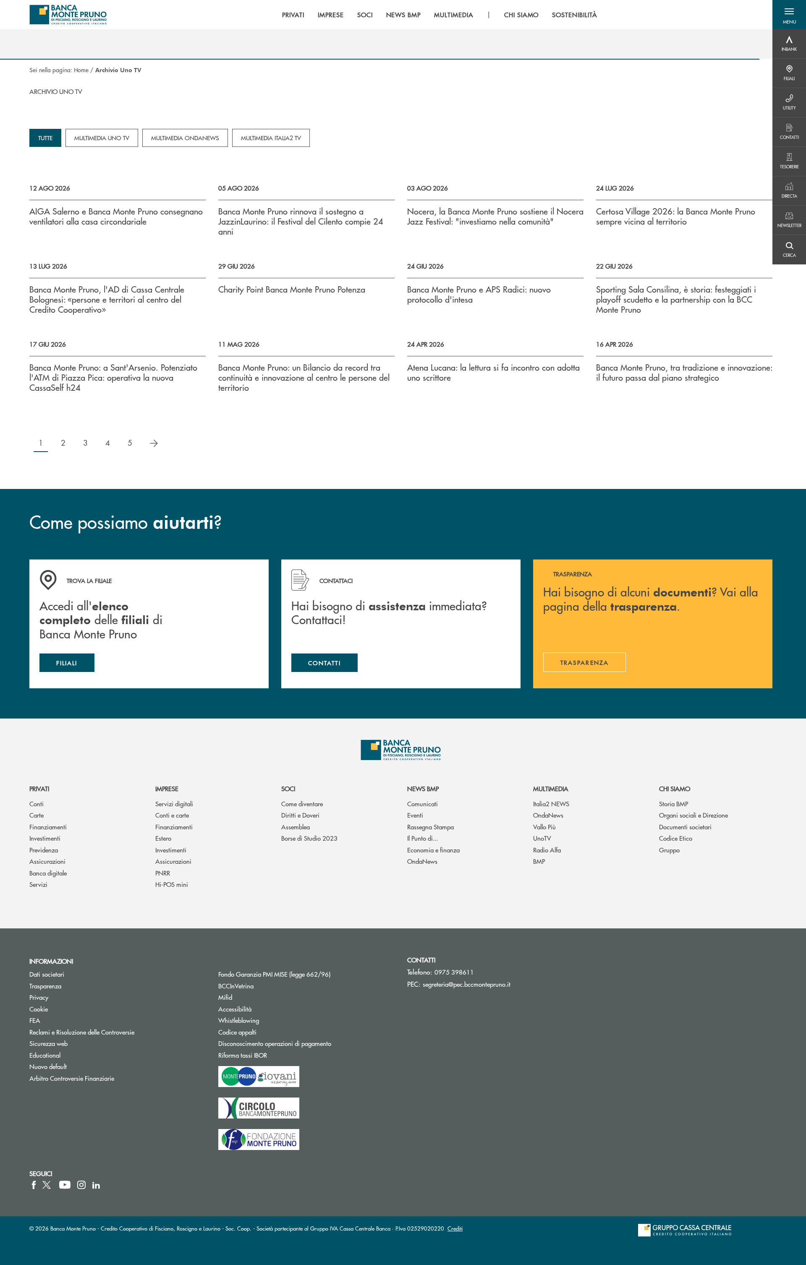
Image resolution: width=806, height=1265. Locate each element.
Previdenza (43, 849)
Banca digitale (48, 872)
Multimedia (550, 788)
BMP (539, 861)
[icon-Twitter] (47, 1185)
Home (81, 69)
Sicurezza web (48, 1043)
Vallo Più (544, 826)
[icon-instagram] (81, 1185)
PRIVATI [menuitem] (293, 14)
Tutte (45, 137)
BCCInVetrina (236, 985)
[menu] (439, 14)
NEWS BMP (423, 788)
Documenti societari (685, 826)
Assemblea (295, 826)
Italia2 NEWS (551, 803)
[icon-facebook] (33, 1185)
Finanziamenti (48, 826)
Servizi (38, 884)
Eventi (415, 814)
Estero (163, 838)
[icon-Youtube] (65, 1185)
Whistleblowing (238, 1020)
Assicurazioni (47, 861)
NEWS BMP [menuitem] (403, 14)
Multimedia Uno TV (101, 137)
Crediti (455, 1228)
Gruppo (669, 849)
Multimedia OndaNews (185, 137)
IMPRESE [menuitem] (331, 14)
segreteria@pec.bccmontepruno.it (466, 984)
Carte (36, 814)
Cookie (38, 1008)
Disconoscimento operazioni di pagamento (274, 1043)
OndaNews (422, 861)
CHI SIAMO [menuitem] (521, 14)
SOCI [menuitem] (365, 14)
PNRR (162, 872)
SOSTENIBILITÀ (574, 14)
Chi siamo (674, 788)
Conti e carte (172, 814)
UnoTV (542, 838)
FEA (34, 1020)
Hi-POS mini (171, 884)
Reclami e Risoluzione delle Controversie (81, 1031)
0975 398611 (454, 971)
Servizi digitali (174, 803)
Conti (36, 803)
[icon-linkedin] (96, 1185)
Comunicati (422, 803)
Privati (39, 788)
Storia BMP (673, 803)
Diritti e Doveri (300, 814)
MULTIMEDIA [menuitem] (454, 14)
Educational (44, 1055)
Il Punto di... (422, 838)
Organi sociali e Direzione (693, 814)
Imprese (166, 788)
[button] (789, 14)
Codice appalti (269, 1031)
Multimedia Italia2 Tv (271, 137)
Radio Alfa (547, 849)
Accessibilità (234, 1008)
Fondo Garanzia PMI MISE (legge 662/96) (306, 974)
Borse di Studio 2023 (309, 838)
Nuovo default (48, 1066)
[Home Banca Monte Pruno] (68, 14)
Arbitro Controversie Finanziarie (103, 1078)
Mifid (225, 997)
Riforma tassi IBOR (274, 1055)
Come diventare (302, 803)
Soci (288, 788)
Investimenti (44, 838)
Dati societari (46, 974)
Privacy (38, 997)
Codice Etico (675, 838)
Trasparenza (45, 985)
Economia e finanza (433, 849)
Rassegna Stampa (430, 826)
